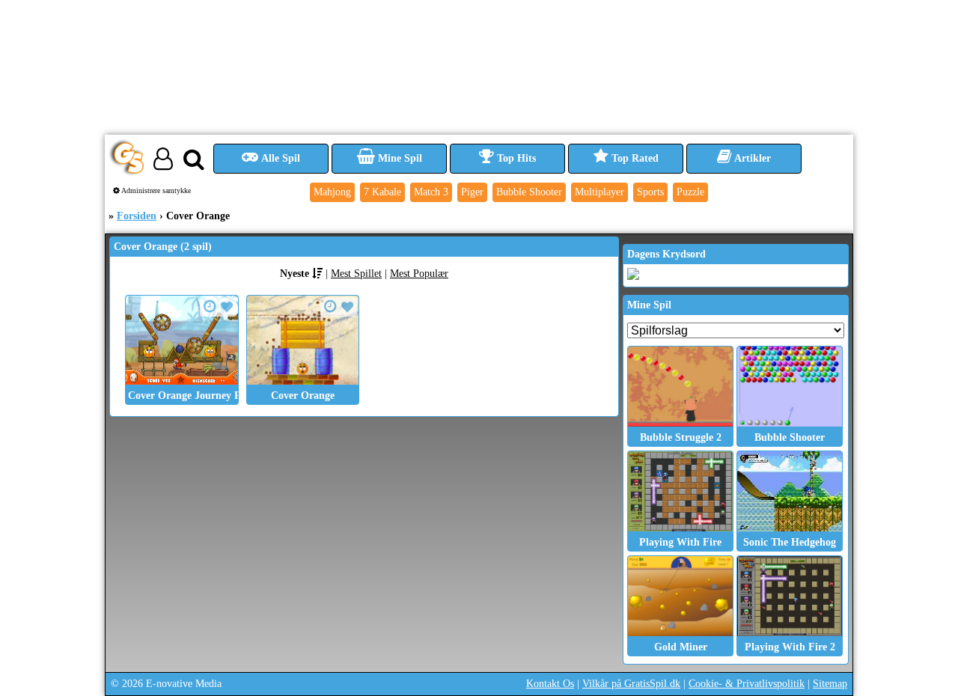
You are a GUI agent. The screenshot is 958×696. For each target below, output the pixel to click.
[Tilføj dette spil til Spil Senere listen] (210, 307)
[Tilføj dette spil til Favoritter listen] (227, 308)
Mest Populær (419, 273)
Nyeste (294, 273)
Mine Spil (398, 158)
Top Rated (633, 158)
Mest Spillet (356, 273)
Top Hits (515, 158)
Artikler (751, 158)
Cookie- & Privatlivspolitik (747, 683)
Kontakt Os (550, 683)
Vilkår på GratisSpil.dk (631, 683)
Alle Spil (279, 158)
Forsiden (136, 216)
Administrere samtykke (155, 190)
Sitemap (830, 683)
